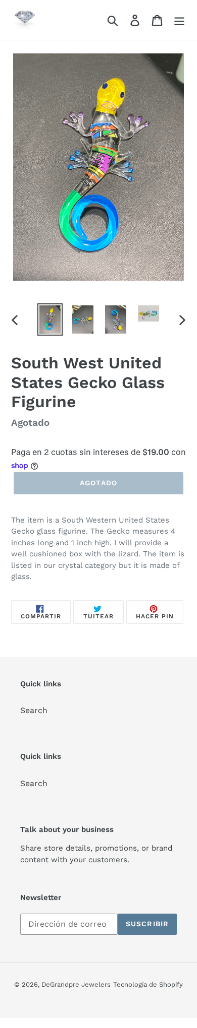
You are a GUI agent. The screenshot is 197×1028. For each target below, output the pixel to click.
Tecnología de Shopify (148, 984)
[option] (50, 319)
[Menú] (179, 20)
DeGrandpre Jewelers (76, 984)
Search (33, 710)
